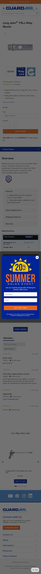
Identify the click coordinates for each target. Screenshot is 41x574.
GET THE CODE (20, 308)
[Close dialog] (37, 257)
